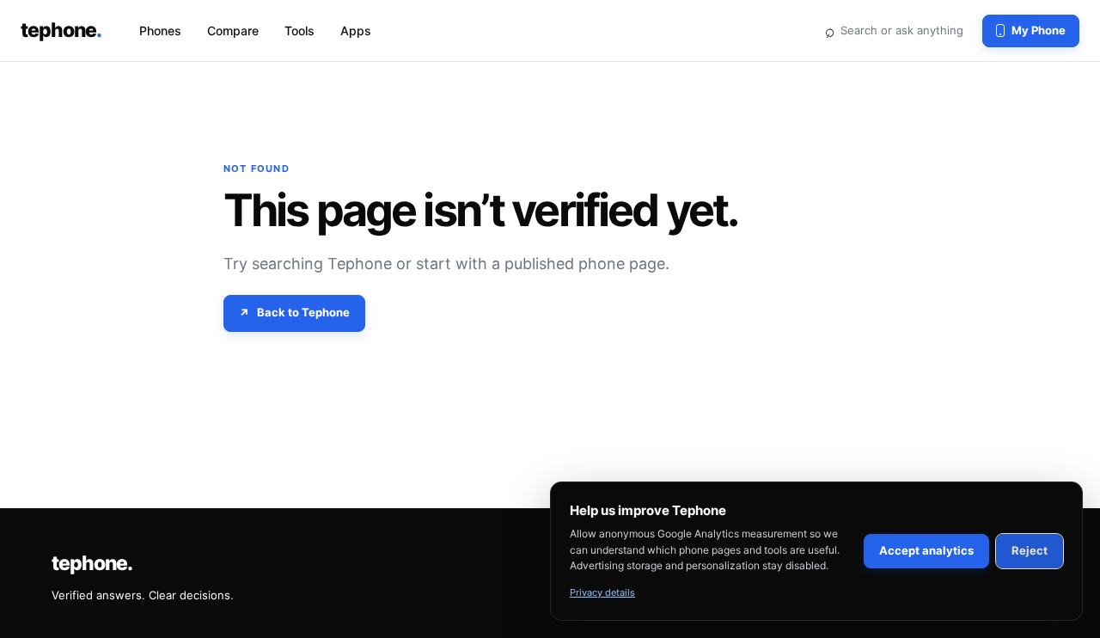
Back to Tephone (303, 312)
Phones (160, 30)
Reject (1029, 550)
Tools (299, 30)
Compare (233, 30)
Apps (355, 30)
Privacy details (602, 592)
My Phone (1038, 30)
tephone (61, 30)
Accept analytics (926, 550)
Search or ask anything (893, 30)
